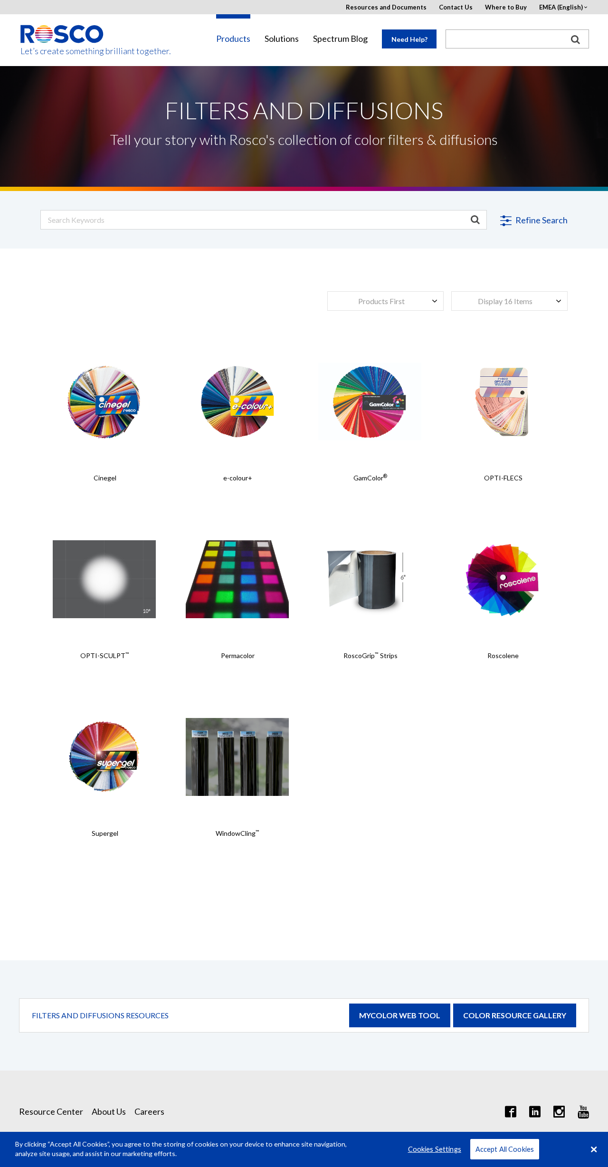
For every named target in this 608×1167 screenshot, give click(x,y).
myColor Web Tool (399, 1015)
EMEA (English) (561, 7)
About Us (109, 1111)
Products (233, 39)
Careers (149, 1111)
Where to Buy (506, 7)
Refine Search (541, 220)
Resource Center (51, 1111)
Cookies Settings (434, 1149)
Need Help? (409, 39)
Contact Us (456, 7)
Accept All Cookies (504, 1149)
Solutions (282, 39)
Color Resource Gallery (514, 1015)
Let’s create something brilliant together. (62, 51)
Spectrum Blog (340, 39)
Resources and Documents (386, 7)
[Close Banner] (594, 1149)
